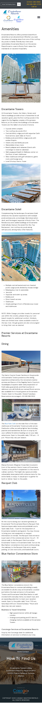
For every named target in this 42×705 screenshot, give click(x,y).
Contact (25, 652)
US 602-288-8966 (34, 2)
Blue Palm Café (10, 424)
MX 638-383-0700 (34, 4)
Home (19, 652)
